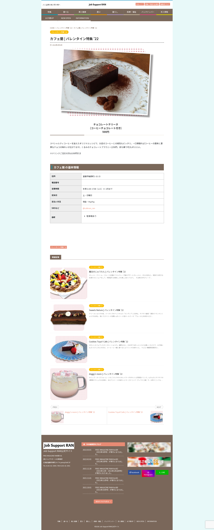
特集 (49, 12)
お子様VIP (49, 18)
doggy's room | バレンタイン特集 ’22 (105, 373)
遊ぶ (99, 12)
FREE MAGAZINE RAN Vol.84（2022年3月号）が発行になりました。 (109, 452)
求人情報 (164, 12)
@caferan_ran (89, 208)
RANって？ (139, 4)
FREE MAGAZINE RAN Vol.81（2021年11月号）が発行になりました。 (109, 480)
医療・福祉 (131, 12)
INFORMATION (82, 18)
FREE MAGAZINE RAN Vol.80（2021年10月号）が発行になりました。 (109, 489)
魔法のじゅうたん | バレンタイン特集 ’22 (107, 271)
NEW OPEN (66, 18)
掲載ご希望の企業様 (152, 4)
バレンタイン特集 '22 (58, 247)
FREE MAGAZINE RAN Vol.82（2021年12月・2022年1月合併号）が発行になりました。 (109, 470)
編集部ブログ (164, 4)
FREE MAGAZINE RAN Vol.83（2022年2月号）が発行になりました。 (109, 461)
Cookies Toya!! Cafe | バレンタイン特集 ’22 (108, 341)
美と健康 (82, 12)
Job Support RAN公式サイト (57, 450)
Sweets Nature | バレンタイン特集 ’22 (106, 310)
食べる (66, 12)
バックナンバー (147, 12)
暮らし (115, 12)
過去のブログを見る (102, 501)
